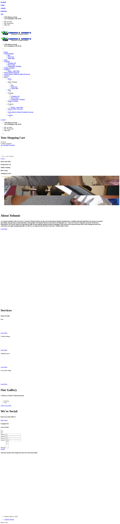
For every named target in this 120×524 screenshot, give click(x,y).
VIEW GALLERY (6, 405)
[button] (5, 145)
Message (3, 447)
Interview (11, 56)
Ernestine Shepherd (7, 507)
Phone (2, 438)
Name (2, 434)
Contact (6, 75)
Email (2, 436)
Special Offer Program (11, 72)
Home (6, 52)
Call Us (3, 158)
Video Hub (11, 58)
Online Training (9, 68)
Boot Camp (11, 64)
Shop (5, 60)
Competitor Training (14, 66)
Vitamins (3, 510)
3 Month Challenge (6, 504)
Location (3, 119)
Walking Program (6, 513)
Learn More (4, 229)
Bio (9, 55)
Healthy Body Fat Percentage (9, 501)
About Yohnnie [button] (9, 53)
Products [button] (7, 69)
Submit (3, 449)
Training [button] (7, 61)
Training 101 (12, 63)
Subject (3, 440)
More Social (4, 420)
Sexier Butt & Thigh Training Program (17, 74)
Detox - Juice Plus (14, 71)
